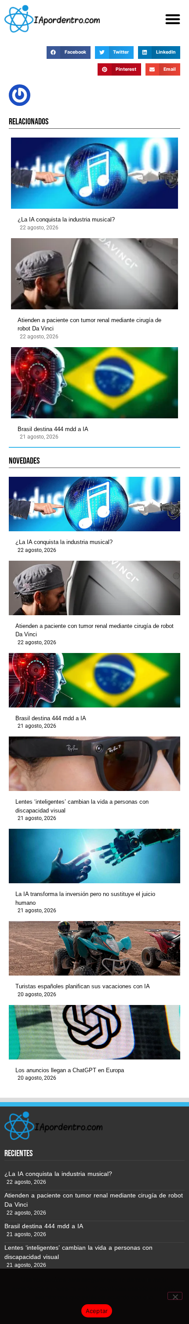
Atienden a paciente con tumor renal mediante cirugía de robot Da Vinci (89, 324)
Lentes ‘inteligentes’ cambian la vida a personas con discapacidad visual (82, 806)
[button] (173, 19)
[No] (174, 1296)
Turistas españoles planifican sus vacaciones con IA (82, 986)
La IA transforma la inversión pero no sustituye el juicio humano (85, 898)
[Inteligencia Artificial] (52, 18)
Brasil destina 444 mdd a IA (53, 429)
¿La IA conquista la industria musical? (66, 219)
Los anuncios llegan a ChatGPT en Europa (69, 1070)
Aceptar (97, 1310)
